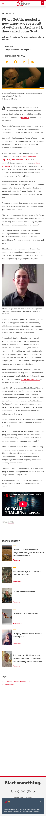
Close (41, 803)
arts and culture (20, 681)
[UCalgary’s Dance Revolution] (7, 617)
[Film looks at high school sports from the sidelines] (7, 575)
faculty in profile (8, 684)
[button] (8, 61)
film (28, 681)
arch (3, 681)
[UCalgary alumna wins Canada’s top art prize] (7, 637)
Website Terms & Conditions (30, 811)
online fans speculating (30, 379)
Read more (17, 560)
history (9, 681)
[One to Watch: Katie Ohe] (7, 595)
